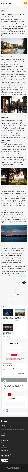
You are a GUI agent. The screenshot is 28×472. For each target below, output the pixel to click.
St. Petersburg (15, 289)
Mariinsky (9, 91)
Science (3, 433)
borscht (11, 149)
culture (21, 289)
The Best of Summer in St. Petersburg (19, 318)
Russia (14, 292)
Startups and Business (6, 438)
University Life (4, 440)
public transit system (11, 191)
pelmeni (17, 149)
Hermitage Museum (6, 71)
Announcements (7, 365)
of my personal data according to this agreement (14, 359)
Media (2, 442)
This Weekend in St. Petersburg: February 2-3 (8, 318)
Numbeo (6, 135)
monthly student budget (15, 137)
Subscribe (14, 354)
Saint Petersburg (16, 294)
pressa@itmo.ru (4, 450)
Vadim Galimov (18, 282)
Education (14, 296)
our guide (20, 271)
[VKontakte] (3, 11)
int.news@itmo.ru (9, 389)
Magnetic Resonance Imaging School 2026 (11, 368)
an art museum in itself (11, 195)
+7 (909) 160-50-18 (4, 449)
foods (22, 149)
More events (21, 373)
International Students (17, 299)
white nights (12, 214)
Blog (2, 445)
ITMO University (13, 398)
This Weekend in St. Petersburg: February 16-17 (7, 333)
